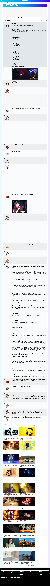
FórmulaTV (4, 2)
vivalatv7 (7, 24)
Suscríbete (41, 574)
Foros (16, 2)
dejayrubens (7, 403)
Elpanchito (7, 417)
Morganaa (7, 245)
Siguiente (45, 20)
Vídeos (21, 574)
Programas (7, 2)
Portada (2, 571)
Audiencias (22, 571)
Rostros (40, 571)
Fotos (31, 571)
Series (12, 571)
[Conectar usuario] (48, 0)
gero (7, 145)
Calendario (12, 572)
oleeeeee (7, 109)
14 (41, 20)
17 (43, 20)
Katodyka (7, 88)
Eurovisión (31, 573)
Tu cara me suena (12, 2)
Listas (11, 573)
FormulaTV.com (2, 581)
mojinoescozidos (7, 152)
